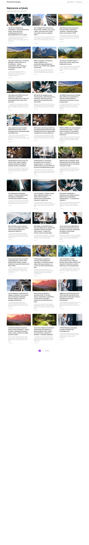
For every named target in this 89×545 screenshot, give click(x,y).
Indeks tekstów (70, 2)
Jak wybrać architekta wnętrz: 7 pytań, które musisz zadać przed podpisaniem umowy (69, 62)
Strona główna (79, 2)
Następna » (47, 350)
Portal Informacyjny (14, 2)
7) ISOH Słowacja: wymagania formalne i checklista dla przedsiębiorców (68, 329)
